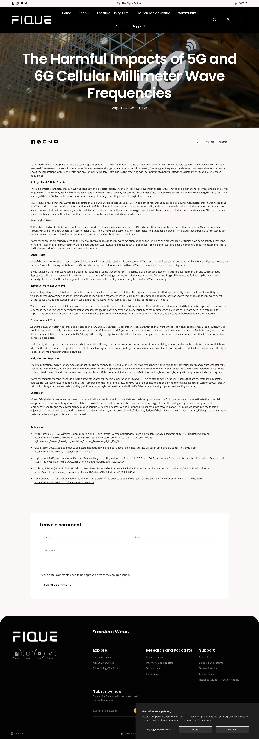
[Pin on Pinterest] (44, 142)
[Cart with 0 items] (241, 19)
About (120, 26)
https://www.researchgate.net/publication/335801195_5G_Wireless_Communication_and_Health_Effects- (93, 437)
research (223, 141)
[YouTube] (22, 3)
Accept (195, 729)
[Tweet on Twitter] (39, 142)
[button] (241, 19)
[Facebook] (13, 3)
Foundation (152, 674)
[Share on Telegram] (50, 142)
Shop (83, 13)
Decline (232, 729)
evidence (209, 141)
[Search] (214, 19)
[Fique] (31, 20)
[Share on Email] (56, 142)
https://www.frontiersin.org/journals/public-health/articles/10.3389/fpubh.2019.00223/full (85, 472)
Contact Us (205, 657)
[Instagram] (17, 3)
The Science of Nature (153, 13)
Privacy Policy (204, 720)
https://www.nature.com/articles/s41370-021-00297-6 (64, 482)
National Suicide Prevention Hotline (219, 679)
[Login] (228, 19)
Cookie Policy (206, 674)
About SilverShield (103, 662)
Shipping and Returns (211, 662)
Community (187, 13)
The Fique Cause (102, 657)
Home (66, 13)
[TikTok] (26, 3)
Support (138, 26)
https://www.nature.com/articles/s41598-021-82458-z (64, 451)
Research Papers (155, 657)
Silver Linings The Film (105, 668)
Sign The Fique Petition (129, 3)
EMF (199, 141)
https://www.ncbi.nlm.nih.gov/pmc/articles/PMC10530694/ (92, 461)
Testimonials (153, 668)
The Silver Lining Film (112, 13)
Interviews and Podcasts (159, 662)
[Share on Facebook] (33, 142)
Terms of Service (208, 668)
